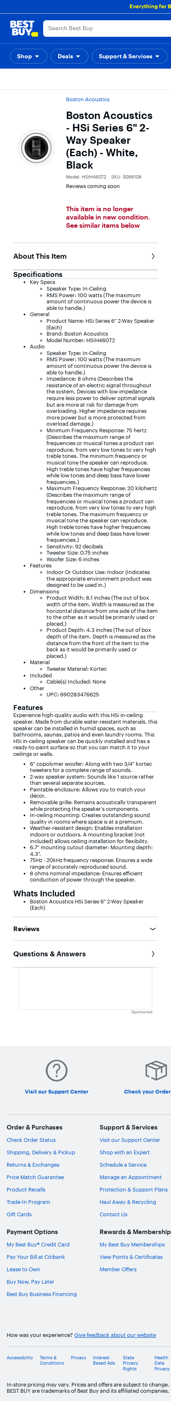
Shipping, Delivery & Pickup (41, 1152)
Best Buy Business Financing (42, 1294)
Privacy (78, 1357)
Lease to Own (23, 1269)
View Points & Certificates (131, 1256)
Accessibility (20, 1357)
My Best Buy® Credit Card (38, 1244)
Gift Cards (19, 1214)
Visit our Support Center (130, 1140)
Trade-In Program (28, 1201)
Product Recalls (26, 1189)
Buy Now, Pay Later (30, 1281)
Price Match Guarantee (35, 1177)
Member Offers (118, 1269)
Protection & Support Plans (134, 1189)
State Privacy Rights (130, 1363)
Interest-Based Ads (104, 1360)
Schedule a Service (123, 1164)
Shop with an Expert (125, 1152)
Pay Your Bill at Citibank (36, 1256)
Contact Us (113, 1214)
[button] (28, 56)
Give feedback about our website (115, 1335)
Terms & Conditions (52, 1360)
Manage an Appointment (131, 1177)
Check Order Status (31, 1140)
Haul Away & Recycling (128, 1201)
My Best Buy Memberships (132, 1244)
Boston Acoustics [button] (88, 99)
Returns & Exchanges (33, 1164)
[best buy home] (24, 28)
